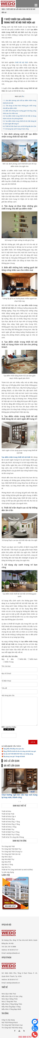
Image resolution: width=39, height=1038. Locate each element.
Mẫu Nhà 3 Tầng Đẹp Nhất (11, 1009)
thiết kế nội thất (21, 62)
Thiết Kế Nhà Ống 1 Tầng (11, 822)
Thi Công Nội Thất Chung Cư (12, 852)
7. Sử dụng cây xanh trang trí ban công (16, 129)
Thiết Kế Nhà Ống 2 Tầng (11, 824)
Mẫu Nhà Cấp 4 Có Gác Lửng (12, 996)
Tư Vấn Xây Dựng (8, 872)
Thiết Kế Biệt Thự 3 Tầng (10, 835)
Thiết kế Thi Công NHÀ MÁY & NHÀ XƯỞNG (17, 870)
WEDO (3, 9)
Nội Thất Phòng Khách (10, 1022)
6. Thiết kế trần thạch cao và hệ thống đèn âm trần (19, 126)
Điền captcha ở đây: (9, 727)
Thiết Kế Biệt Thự (8, 829)
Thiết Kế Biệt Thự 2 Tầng (10, 832)
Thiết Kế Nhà (6, 811)
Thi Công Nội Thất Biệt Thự (11, 849)
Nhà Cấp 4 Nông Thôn (10, 999)
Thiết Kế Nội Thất (8, 814)
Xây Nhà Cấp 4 (7, 857)
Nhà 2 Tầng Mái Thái (9, 1001)
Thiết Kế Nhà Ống (8, 819)
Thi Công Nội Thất (8, 846)
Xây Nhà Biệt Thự (8, 859)
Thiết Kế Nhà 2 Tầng (9, 827)
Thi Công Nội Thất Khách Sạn (12, 1025)
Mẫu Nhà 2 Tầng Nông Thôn (12, 1004)
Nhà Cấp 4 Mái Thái (9, 994)
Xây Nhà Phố (6, 862)
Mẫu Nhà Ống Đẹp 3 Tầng (11, 1007)
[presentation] (18, 801)
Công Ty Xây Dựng (8, 1020)
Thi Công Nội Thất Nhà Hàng (12, 1028)
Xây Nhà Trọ (6, 867)
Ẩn (23, 96)
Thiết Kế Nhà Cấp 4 (9, 816)
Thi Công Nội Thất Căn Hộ (11, 854)
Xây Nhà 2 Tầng (7, 864)
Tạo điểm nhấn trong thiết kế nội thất (16, 457)
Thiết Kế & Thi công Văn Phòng (13, 837)
